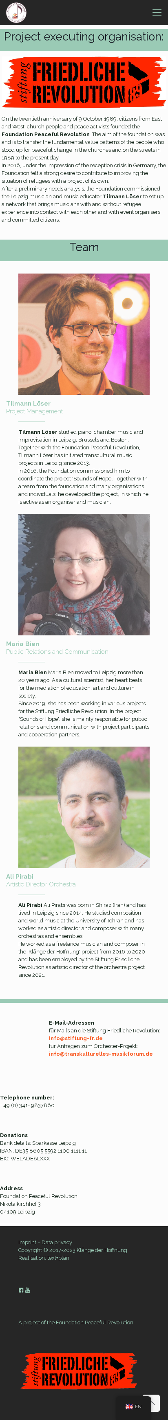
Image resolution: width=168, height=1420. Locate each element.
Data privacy (57, 1242)
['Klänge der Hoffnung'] (16, 12)
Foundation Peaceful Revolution (94, 1322)
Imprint (27, 1242)
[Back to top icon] (151, 1403)
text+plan (58, 1258)
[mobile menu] (157, 12)
